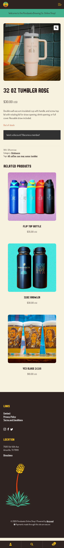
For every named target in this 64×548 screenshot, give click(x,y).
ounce (27, 156)
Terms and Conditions (13, 420)
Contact (6, 413)
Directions (8, 455)
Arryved (50, 521)
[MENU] (59, 4)
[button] (56, 27)
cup (18, 156)
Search (32, 544)
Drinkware (15, 153)
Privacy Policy (9, 416)
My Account (10, 544)
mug (22, 156)
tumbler (34, 156)
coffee (13, 156)
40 (9, 156)
